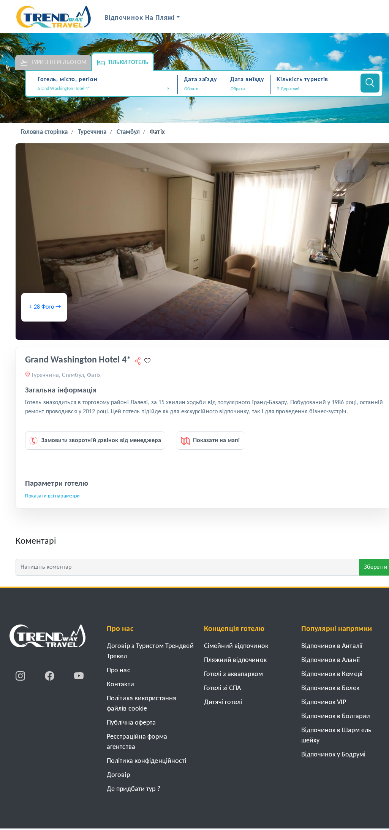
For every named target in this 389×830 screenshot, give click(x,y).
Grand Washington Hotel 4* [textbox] (104, 88)
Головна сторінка (44, 132)
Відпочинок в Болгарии (335, 716)
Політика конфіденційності (147, 761)
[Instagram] (21, 676)
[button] (314, 89)
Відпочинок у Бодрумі (333, 754)
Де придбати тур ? (133, 789)
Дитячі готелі (223, 702)
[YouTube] (79, 676)
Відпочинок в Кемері (331, 674)
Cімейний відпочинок (236, 646)
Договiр (118, 775)
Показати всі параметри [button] (52, 496)
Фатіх (157, 132)
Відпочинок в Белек (330, 688)
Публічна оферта (131, 722)
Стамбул (128, 132)
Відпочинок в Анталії (331, 646)
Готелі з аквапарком (233, 674)
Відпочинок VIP (323, 702)
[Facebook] (50, 676)
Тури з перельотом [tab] (59, 63)
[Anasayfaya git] (47, 638)
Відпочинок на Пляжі (139, 18)
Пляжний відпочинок (235, 660)
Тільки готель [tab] (128, 63)
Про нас (118, 670)
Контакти (120, 684)
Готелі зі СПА (222, 688)
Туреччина (92, 132)
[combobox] (106, 89)
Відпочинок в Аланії (330, 660)
